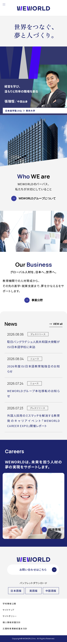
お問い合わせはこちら (33, 569)
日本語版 (16, 591)
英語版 (33, 591)
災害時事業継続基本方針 (15, 628)
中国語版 (50, 591)
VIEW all (57, 324)
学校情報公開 (9, 603)
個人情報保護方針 (12, 622)
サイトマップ (8, 609)
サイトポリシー (10, 616)
